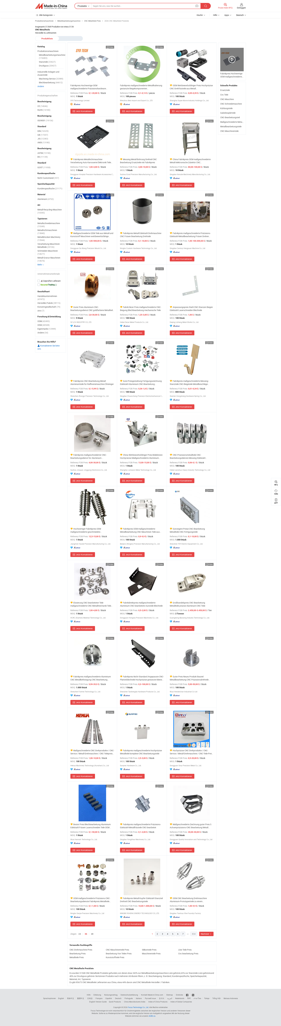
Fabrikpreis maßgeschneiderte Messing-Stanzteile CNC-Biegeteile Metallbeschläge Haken (189, 383)
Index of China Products (157, 1001)
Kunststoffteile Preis (115, 957)
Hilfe (215, 15)
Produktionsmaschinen (48, 51)
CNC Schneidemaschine (231, 103)
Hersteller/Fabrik (48, 303)
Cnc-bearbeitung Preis (188, 953)
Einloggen (241, 7)
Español (109, 998)
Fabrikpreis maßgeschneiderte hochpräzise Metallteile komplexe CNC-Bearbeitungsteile (141, 752)
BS (42, 156)
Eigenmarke (46, 328)
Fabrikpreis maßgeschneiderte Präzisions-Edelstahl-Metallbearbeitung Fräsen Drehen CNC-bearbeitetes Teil (190, 235)
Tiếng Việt (216, 998)
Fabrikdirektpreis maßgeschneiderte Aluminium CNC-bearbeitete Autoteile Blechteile (141, 604)
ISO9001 (45, 120)
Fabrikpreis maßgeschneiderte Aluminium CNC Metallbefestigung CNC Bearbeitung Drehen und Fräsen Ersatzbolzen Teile (90, 678)
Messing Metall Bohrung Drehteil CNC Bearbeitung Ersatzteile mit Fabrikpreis (138, 161)
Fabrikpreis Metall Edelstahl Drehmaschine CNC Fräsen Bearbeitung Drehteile (140, 235)
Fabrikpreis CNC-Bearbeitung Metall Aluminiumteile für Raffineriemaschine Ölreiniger (92, 382)
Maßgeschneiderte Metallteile (233, 122)
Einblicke (179, 995)
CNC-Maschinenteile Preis (117, 949)
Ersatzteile (225, 90)
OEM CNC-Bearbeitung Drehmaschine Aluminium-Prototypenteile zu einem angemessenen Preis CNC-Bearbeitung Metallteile (188, 900)
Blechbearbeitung (51, 82)
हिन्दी (189, 998)
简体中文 (70, 998)
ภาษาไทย (197, 998)
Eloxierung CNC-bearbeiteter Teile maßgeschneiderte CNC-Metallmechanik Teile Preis (90, 604)
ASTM (44, 153)
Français (99, 998)
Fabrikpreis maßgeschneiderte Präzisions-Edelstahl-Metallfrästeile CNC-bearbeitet (140, 826)
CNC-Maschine (227, 99)
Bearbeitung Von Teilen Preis (119, 953)
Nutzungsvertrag (111, 995)
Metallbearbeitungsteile (230, 126)
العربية (169, 998)
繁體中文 (80, 998)
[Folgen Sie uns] (193, 995)
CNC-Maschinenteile (229, 131)
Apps (226, 15)
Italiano (139, 998)
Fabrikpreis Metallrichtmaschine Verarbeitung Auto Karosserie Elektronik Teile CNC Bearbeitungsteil (90, 161)
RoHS (43, 109)
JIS (42, 138)
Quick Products (115, 1001)
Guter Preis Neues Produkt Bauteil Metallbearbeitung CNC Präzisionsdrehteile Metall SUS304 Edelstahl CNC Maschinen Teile (190, 678)
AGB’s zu (152, 1016)
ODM (43, 321)
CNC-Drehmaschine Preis (81, 949)
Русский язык (150, 998)
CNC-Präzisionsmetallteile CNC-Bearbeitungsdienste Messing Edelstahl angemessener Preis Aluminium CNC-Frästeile (190, 456)
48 (92, 933)
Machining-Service (51, 78)
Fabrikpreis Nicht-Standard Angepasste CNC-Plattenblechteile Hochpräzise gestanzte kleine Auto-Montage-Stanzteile (142, 678)
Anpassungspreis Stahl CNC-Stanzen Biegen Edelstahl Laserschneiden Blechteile (191, 309)
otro (40, 310)
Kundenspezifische (49, 188)
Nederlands (179, 998)
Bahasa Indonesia (231, 998)
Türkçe (206, 998)
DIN (43, 131)
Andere (40, 86)
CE (42, 106)
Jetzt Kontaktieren (84, 111)
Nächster (205, 933)
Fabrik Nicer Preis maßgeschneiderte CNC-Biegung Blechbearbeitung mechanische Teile (140, 309)
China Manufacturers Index (134, 1001)
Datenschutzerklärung (129, 995)
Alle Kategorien (46, 15)
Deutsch (118, 998)
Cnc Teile (224, 94)
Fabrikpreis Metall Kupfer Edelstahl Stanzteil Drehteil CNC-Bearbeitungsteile (141, 900)
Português (129, 998)
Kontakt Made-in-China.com (152, 995)
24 (79, 933)
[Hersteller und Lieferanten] (51, 6)
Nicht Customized (48, 178)
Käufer (200, 15)
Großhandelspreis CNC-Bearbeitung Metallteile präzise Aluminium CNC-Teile (187, 604)
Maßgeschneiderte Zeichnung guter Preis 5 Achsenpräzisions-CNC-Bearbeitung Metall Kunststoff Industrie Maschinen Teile (190, 826)
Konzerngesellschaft (48, 306)
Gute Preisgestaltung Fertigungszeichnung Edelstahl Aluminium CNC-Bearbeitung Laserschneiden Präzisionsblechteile (141, 383)
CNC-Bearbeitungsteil (230, 117)
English (61, 998)
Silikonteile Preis (149, 949)
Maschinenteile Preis (151, 953)
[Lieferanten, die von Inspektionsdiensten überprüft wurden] (50, 281)
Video (111, 47)
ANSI (43, 142)
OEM (43, 325)
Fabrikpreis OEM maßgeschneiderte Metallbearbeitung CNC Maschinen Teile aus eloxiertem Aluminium (140, 530)
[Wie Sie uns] (187, 995)
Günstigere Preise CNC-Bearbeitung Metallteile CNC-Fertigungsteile (187, 530)
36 (86, 934)
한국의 (161, 998)
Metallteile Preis (77, 957)
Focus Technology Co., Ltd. (138, 1007)
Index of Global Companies (181, 1001)
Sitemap (169, 995)
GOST (43, 167)
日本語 (89, 998)
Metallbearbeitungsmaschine (52, 56)
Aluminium (45, 199)
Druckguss (47, 65)
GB (42, 134)
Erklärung (97, 995)
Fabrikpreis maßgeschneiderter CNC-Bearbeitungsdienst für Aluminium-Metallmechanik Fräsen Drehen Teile (88, 456)
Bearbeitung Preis (78, 953)
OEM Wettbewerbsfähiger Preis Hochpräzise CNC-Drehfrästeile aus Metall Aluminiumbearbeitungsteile (191, 87)
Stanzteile (47, 61)
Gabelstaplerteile (227, 112)
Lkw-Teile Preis (185, 949)
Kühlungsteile (226, 108)
